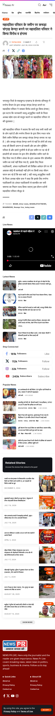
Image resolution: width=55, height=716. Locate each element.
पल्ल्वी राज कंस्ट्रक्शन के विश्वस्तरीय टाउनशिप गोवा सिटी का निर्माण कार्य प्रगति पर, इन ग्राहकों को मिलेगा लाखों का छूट (19, 481)
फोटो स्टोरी (21, 446)
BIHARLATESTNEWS (38, 204)
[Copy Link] (18, 50)
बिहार (25, 300)
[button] (46, 709)
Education (22, 408)
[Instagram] (27, 368)
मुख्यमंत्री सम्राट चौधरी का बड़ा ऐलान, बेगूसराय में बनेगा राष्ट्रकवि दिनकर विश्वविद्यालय (18, 499)
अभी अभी (6, 19)
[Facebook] (27, 353)
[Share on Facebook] (8, 50)
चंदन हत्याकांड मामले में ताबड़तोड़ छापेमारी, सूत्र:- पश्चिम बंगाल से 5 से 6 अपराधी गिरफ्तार (18, 517)
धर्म (19, 434)
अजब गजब (32, 421)
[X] (27, 361)
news (20, 300)
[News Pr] (8, 5)
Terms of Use (27, 711)
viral (20, 326)
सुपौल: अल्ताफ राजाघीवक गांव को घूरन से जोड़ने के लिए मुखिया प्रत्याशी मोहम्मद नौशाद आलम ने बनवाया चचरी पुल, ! (34, 283)
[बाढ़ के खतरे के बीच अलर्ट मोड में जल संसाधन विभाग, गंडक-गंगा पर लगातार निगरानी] (9, 299)
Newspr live (19, 207)
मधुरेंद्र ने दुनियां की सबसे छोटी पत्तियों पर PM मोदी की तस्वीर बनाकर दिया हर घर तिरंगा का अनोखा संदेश (19, 606)
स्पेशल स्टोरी (28, 434)
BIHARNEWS (8, 207)
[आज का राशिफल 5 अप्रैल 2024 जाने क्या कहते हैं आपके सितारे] (47, 536)
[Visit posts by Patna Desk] (5, 43)
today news (29, 207)
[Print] (23, 50)
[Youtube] (27, 376)
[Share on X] (13, 50)
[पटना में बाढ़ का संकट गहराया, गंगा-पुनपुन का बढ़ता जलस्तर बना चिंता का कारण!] (47, 591)
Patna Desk (16, 42)
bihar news (23, 204)
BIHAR (15, 204)
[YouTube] (12, 695)
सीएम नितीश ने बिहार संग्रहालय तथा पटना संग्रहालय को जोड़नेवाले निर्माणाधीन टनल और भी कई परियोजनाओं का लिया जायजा (18, 552)
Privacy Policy (10, 711)
